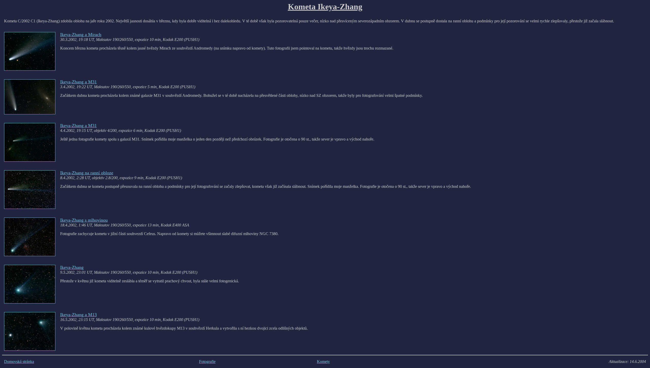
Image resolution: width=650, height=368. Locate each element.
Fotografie (207, 361)
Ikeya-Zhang (72, 267)
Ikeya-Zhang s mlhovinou (84, 220)
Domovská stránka (19, 361)
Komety (323, 361)
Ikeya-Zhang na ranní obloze (86, 172)
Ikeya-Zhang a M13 (78, 314)
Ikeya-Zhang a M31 (78, 81)
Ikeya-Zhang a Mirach (80, 34)
